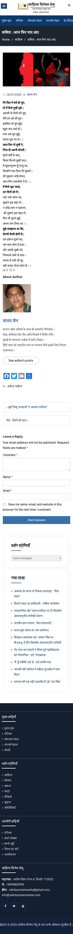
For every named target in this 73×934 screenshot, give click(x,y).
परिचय (19, 20)
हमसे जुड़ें (9, 843)
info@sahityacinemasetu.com (21, 895)
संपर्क (7, 750)
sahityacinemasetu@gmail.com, (29, 890)
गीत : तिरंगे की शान (16, 420)
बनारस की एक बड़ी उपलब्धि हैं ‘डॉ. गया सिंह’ (37, 681)
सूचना (7, 802)
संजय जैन (32, 94)
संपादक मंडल (35, 20)
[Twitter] (14, 906)
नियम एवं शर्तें (11, 849)
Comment (10, 455)
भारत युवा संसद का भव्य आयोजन (31, 630)
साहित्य (18, 386)
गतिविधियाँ (10, 807)
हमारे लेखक (10, 838)
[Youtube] (23, 906)
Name (8, 477)
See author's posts (21, 360)
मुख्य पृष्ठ (6, 20)
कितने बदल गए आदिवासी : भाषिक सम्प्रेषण (36, 603)
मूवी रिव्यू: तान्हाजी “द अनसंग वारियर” (27, 407)
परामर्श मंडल (52, 20)
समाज (7, 786)
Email (7, 490)
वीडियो (8, 797)
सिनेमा (7, 780)
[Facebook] (5, 906)
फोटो (7, 791)
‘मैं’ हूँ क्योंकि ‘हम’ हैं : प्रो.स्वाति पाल (32, 662)
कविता (10, 386)
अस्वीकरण (10, 854)
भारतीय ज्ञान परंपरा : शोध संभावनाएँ (32, 623)
